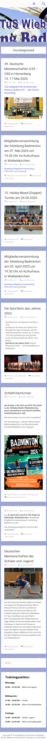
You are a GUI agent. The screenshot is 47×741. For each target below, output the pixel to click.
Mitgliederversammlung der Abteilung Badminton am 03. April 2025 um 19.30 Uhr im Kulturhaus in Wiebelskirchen (22, 266)
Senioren (10, 376)
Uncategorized (12, 124)
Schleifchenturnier (17, 393)
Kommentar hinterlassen (16, 497)
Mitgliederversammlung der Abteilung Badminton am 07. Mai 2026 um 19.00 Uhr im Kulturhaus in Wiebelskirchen (22, 150)
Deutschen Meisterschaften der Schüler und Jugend (19, 556)
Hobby (23, 495)
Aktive (9, 495)
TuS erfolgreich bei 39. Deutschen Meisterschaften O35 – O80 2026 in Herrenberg (21, 90)
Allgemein (11, 176)
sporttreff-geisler (27, 82)
